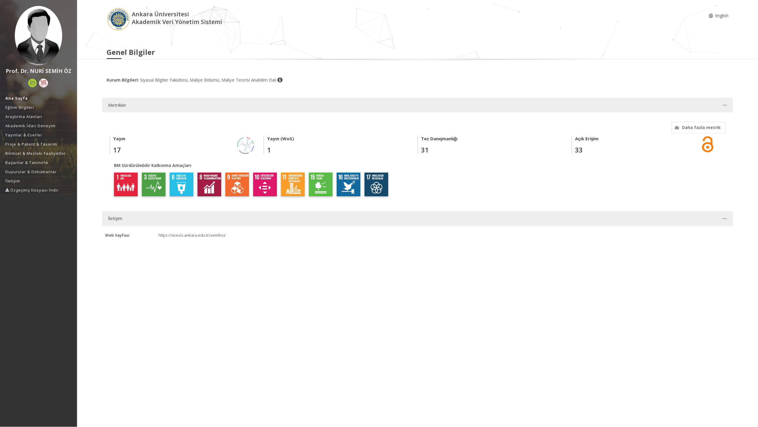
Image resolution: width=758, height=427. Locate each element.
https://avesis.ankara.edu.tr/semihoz (192, 235)
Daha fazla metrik (701, 127)
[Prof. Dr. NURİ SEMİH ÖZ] (38, 35)
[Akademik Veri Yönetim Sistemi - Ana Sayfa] (119, 19)
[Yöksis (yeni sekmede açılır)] (43, 83)
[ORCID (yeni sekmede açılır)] (33, 83)
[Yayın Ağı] (245, 145)
